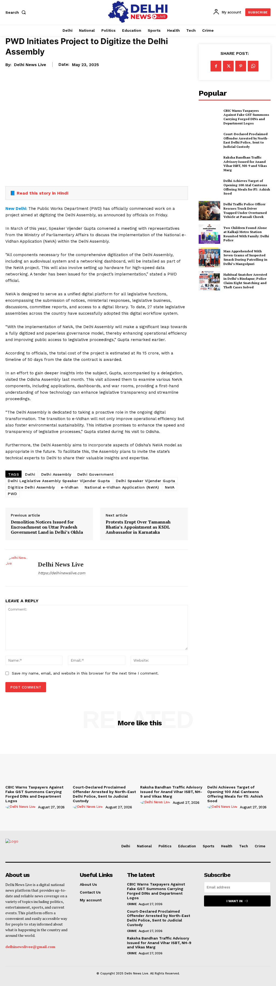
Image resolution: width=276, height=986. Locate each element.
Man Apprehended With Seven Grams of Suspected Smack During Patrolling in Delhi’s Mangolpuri (245, 257)
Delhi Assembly (56, 474)
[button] (16, 12)
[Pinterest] (240, 66)
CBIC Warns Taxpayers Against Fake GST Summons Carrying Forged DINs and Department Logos (246, 117)
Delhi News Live (30, 64)
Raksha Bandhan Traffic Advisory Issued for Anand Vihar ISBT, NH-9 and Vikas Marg (245, 163)
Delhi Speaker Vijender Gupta (145, 481)
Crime (132, 904)
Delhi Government (95, 474)
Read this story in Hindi (42, 193)
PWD (12, 494)
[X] (228, 66)
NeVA (170, 487)
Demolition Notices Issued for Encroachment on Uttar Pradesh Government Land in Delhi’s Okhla (47, 527)
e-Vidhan (70, 487)
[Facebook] (216, 66)
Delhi (30, 474)
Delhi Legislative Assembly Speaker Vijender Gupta (59, 481)
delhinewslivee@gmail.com (30, 946)
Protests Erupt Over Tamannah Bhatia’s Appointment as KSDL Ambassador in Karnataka (138, 527)
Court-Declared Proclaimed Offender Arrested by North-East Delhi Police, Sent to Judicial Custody (245, 140)
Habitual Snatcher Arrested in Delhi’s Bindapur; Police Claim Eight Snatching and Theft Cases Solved (245, 281)
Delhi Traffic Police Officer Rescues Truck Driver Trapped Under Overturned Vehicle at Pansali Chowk (245, 210)
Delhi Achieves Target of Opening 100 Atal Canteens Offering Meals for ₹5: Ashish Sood (246, 187)
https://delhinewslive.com (61, 573)
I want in (234, 901)
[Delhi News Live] (18, 568)
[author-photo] (21, 807)
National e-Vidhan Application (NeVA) (122, 487)
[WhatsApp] (253, 66)
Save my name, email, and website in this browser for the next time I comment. (85, 673)
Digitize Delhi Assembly (31, 487)
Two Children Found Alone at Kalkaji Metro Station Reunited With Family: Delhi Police (246, 234)
